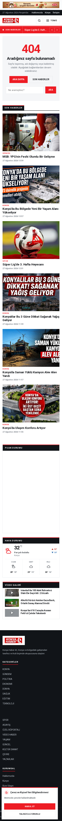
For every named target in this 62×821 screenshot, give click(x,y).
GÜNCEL (7, 744)
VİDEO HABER (10, 734)
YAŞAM (6, 739)
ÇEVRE (6, 754)
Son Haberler (41, 79)
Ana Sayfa (18, 79)
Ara (50, 90)
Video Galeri (13, 585)
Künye (48, 12)
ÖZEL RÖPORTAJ (11, 730)
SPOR (5, 720)
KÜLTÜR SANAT (10, 749)
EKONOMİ (7, 684)
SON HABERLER (13, 30)
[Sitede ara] (39, 20)
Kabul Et (30, 806)
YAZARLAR (8, 759)
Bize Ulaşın (8, 785)
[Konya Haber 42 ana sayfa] (11, 20)
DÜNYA (6, 689)
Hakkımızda (37, 12)
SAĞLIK (6, 693)
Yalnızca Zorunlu (29, 814)
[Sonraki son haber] (57, 30)
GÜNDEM (7, 674)
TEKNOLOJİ (8, 703)
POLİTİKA (7, 679)
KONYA (6, 669)
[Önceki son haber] (52, 30)
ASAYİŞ (6, 725)
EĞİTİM (6, 698)
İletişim (56, 12)
